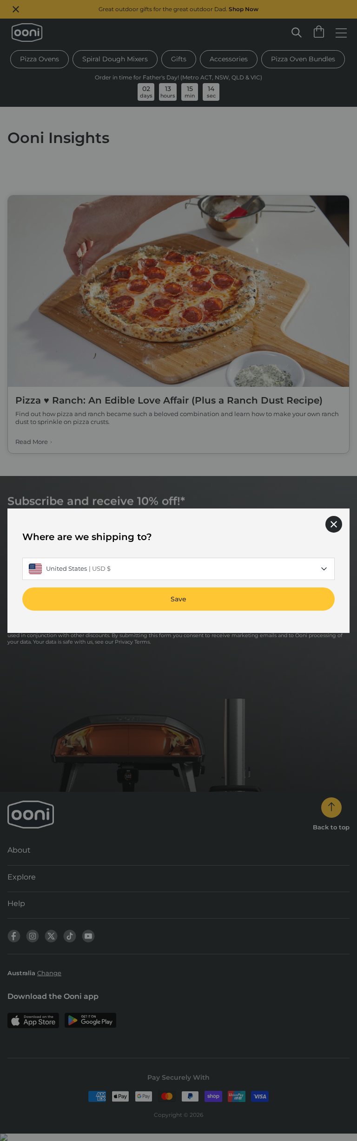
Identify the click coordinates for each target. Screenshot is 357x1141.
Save (178, 598)
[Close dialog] (333, 523)
